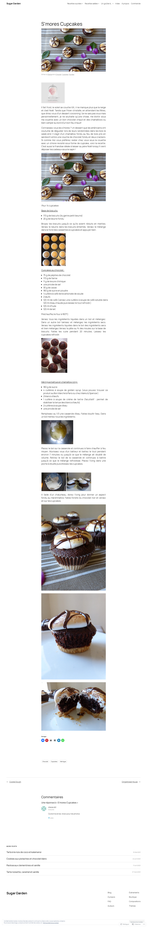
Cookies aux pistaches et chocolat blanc (26, 859)
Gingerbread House (130, 782)
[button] (53, 481)
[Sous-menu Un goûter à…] (113, 3)
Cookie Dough (15, 782)
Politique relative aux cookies (51, 923)
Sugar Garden (13, 3)
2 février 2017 (52, 807)
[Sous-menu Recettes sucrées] (82, 3)
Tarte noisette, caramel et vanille (22, 872)
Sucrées (71, 74)
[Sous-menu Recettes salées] (98, 3)
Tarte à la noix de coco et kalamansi (23, 852)
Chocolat (58, 74)
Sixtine (50, 74)
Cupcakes (65, 74)
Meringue (63, 761)
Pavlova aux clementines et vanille (23, 865)
